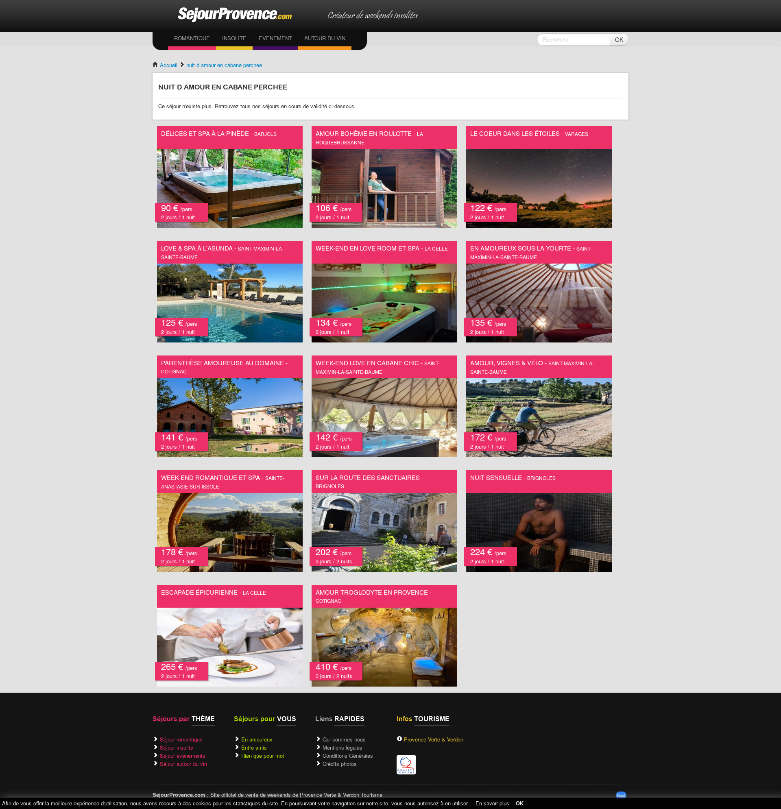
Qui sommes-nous (344, 739)
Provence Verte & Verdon (433, 739)
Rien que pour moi (262, 755)
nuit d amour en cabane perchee (224, 65)
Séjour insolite (176, 747)
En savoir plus (492, 803)
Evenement (275, 38)
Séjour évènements (182, 755)
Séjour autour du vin (183, 764)
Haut (621, 795)
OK (619, 39)
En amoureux (257, 739)
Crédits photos (340, 764)
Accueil (167, 65)
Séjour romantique (181, 739)
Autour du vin (324, 38)
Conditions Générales (348, 755)
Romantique (192, 38)
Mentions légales (342, 747)
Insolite (234, 38)
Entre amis (254, 747)
